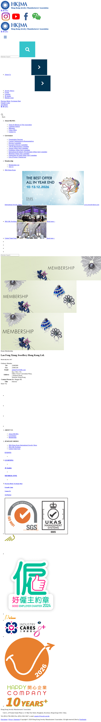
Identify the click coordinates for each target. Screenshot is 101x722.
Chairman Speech (14, 126)
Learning (7, 94)
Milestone (12, 128)
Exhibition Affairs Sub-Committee (19, 150)
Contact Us (12, 132)
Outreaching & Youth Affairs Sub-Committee (23, 155)
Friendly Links (5, 103)
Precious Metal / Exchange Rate (11, 101)
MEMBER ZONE (11, 476)
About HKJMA (14, 434)
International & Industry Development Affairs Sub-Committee (28, 152)
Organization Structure (16, 139)
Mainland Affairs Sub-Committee (19, 153)
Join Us (11, 167)
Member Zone (9, 98)
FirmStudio (82, 719)
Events (7, 92)
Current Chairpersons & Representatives (21, 141)
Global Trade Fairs (14, 449)
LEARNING (9, 460)
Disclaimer (4, 719)
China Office (13, 130)
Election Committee (15, 143)
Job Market (4, 104)
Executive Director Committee (18, 145)
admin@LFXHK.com (19, 370)
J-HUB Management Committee (19, 146)
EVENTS (8, 452)
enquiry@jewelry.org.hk (41, 716)
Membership (12, 437)
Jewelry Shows (9, 91)
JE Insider (8, 96)
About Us (8, 74)
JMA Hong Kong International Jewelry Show (23, 445)
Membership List (14, 165)
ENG (6, 10)
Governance (12, 436)
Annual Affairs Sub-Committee (18, 148)
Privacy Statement (14, 719)
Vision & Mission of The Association (20, 125)
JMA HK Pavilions (15, 447)
